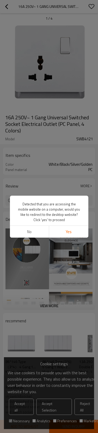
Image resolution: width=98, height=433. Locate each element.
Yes (69, 232)
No (29, 232)
